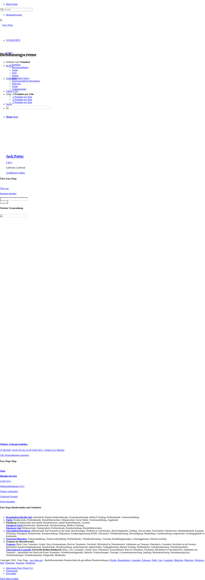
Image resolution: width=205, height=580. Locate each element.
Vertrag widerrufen (9, 491)
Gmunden (136, 560)
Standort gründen (8, 193)
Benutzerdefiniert (20, 67)
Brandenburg (124, 560)
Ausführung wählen (15, 172)
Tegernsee (10, 563)
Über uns (4, 188)
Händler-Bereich (8, 476)
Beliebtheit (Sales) (20, 78)
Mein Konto (12, 4)
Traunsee (20, 563)
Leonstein (168, 560)
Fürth (154, 560)
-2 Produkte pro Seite (22, 99)
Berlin (113, 560)
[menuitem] (105, 4)
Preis (14, 73)
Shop (2, 471)
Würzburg (30, 563)
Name (15, 70)
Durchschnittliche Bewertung (26, 81)
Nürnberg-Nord (14, 525)
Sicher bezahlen (7, 501)
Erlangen (146, 560)
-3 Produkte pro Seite (22, 102)
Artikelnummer (19, 89)
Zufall (15, 86)
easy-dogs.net (36, 560)
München (178, 560)
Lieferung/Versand (9, 496)
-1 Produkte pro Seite (22, 97)
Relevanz (16, 83)
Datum (15, 75)
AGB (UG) (5, 481)
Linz (160, 560)
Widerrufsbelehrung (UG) (12, 486)
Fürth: (9, 520)
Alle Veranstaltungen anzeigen (14, 455)
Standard (16, 64)
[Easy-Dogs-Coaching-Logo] (6, 25)
